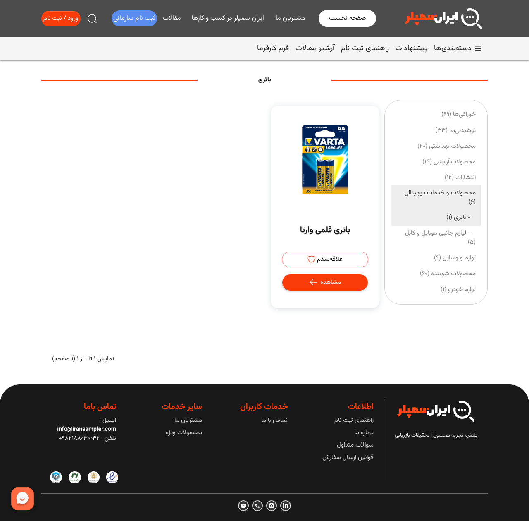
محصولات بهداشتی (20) (446, 146)
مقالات (172, 18)
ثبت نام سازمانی (134, 18)
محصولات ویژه (184, 432)
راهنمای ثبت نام (365, 48)
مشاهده (330, 282)
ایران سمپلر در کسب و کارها (228, 18)
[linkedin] (285, 505)
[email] (243, 505)
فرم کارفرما (273, 48)
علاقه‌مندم (329, 259)
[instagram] (271, 505)
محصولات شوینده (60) (448, 274)
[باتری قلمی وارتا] (325, 159)
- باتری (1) (461, 217)
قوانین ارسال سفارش (348, 457)
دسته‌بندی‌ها (453, 48)
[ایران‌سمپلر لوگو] (444, 18)
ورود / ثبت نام (61, 18)
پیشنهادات (411, 48)
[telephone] (257, 505)
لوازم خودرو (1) (458, 289)
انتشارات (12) (460, 177)
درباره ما (364, 432)
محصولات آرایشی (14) (449, 162)
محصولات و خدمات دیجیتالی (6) (440, 197)
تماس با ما (274, 420)
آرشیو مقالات (314, 48)
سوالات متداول (355, 445)
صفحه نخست (347, 18)
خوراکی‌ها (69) (458, 114)
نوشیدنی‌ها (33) (455, 130)
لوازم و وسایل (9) (455, 258)
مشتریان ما (290, 18)
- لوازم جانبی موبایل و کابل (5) (440, 237)
